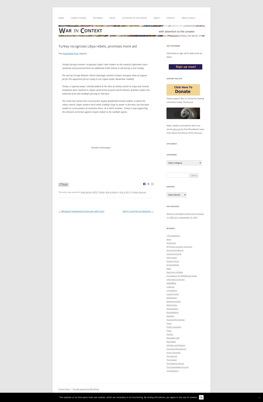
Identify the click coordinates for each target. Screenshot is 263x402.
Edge (169, 268)
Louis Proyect (173, 294)
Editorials (98, 18)
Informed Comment (176, 279)
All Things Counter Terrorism (179, 246)
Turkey (101, 192)
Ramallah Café (173, 338)
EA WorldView (173, 265)
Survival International (176, 349)
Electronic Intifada (175, 272)
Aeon (169, 239)
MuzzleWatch (173, 312)
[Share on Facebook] (144, 184)
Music (113, 18)
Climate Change (78, 18)
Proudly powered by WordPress (86, 389)
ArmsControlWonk (175, 250)
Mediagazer (172, 297)
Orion (169, 323)
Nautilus (170, 316)
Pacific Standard (174, 327)
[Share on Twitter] (148, 184)
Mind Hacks (172, 305)
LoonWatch (172, 290)
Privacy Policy (188, 18)
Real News (171, 341)
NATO (95, 192)
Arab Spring (86, 192)
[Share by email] (152, 184)
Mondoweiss (172, 308)
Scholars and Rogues (176, 345)
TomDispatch (173, 370)
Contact (171, 18)
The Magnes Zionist (175, 363)
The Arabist (172, 359)
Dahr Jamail (172, 257)
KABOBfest (171, 283)
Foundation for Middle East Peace (182, 275)
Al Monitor (171, 243)
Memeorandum (174, 301)
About (157, 18)
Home (61, 18)
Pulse (169, 330)
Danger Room (173, 261)
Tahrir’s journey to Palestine (138, 211)
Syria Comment (174, 352)
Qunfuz (170, 334)
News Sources (139, 192)
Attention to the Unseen (134, 18)
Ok (201, 397)
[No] (259, 397)
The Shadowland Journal (177, 367)
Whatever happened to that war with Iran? (81, 211)
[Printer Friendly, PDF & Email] (63, 184)
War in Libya (111, 192)
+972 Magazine (173, 235)
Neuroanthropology (176, 319)
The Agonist (172, 356)
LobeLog (170, 286)
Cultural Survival (174, 254)
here (200, 132)
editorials (176, 129)
